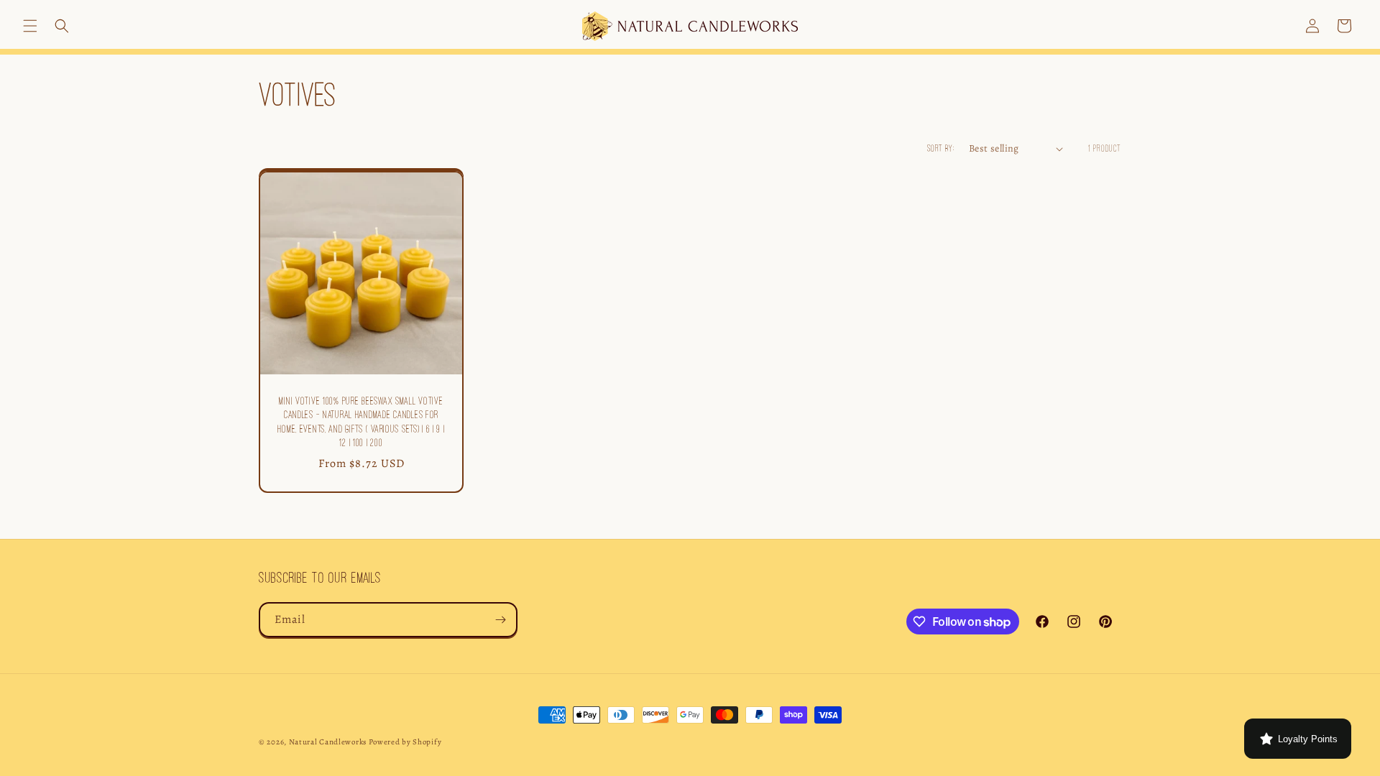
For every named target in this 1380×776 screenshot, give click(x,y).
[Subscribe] (500, 619)
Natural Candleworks (328, 741)
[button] (30, 26)
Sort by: (940, 148)
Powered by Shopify (405, 741)
